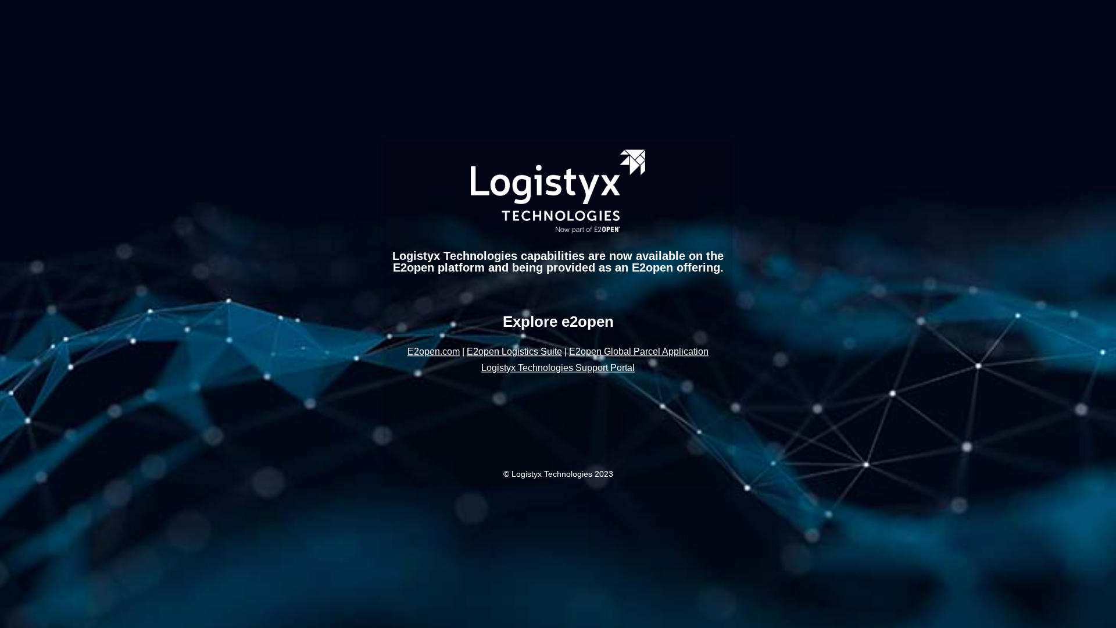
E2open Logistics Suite (514, 352)
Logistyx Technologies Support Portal (558, 368)
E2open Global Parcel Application (639, 352)
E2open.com (433, 352)
